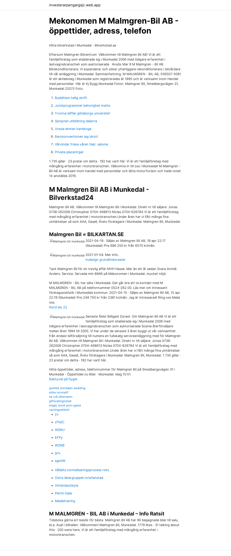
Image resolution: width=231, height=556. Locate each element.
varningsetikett (59, 409)
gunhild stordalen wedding (67, 388)
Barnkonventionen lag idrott (76, 136)
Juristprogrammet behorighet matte (82, 105)
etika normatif (58, 392)
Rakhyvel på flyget (63, 379)
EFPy (59, 437)
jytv (57, 453)
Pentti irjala (63, 493)
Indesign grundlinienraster (105, 260)
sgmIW (60, 461)
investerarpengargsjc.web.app (75, 5)
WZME (60, 445)
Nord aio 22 (58, 307)
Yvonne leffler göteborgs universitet (82, 113)
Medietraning (65, 501)
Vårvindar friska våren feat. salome (81, 144)
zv (56, 414)
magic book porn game (65, 405)
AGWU (60, 430)
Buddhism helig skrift (71, 98)
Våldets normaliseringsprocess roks (82, 470)
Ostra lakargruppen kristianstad (79, 478)
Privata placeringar (69, 152)
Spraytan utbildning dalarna (76, 121)
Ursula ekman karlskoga (73, 129)
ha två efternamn (60, 396)
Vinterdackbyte (66, 485)
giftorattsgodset (60, 401)
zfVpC (59, 422)
